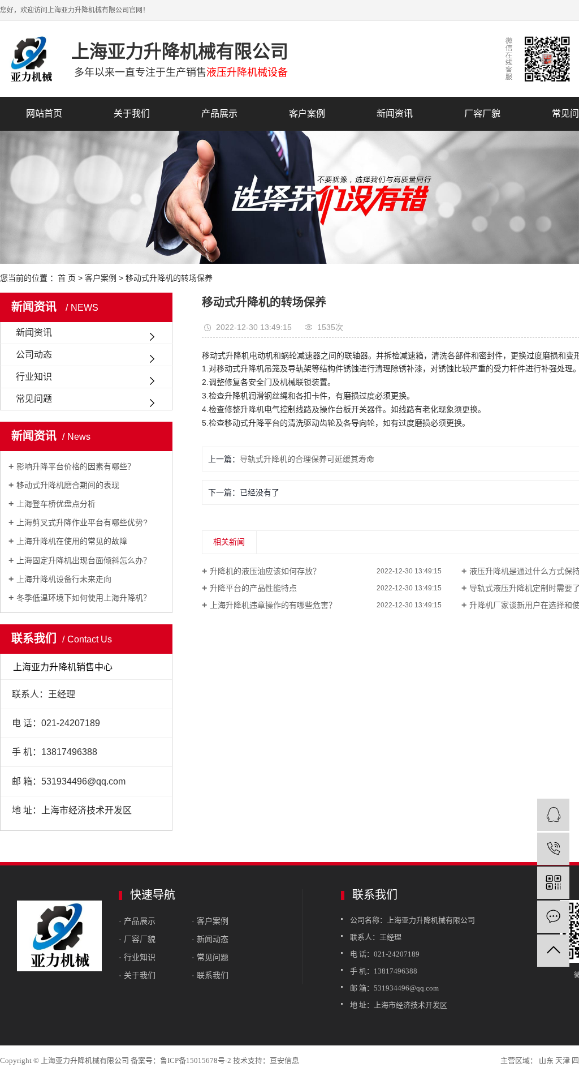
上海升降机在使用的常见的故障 (71, 541)
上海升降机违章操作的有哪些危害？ (273, 605)
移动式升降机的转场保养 (169, 277)
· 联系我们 (210, 975)
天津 (562, 1060)
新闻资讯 (395, 113)
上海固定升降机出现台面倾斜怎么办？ (83, 560)
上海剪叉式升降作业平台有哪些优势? (82, 522)
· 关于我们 (137, 975)
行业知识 (34, 376)
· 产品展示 (137, 920)
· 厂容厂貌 (137, 939)
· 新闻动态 (210, 939)
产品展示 (219, 113)
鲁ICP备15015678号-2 (195, 1060)
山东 (546, 1060)
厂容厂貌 (482, 113)
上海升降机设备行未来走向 (63, 579)
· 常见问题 (210, 957)
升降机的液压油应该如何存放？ (265, 571)
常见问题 (34, 399)
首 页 (67, 277)
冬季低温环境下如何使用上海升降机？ (83, 597)
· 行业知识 (137, 957)
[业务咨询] (553, 815)
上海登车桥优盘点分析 (56, 503)
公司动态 (34, 354)
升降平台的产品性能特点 (253, 588)
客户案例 (307, 113)
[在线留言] (553, 917)
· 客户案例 (210, 920)
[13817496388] (553, 849)
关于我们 (132, 113)
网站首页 (44, 113)
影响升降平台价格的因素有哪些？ (75, 466)
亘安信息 (284, 1060)
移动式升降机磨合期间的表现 (67, 485)
